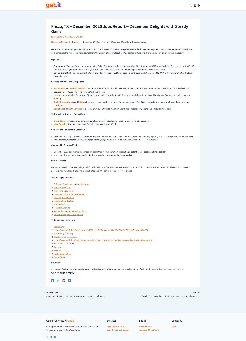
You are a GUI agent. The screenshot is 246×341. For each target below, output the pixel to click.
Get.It (71, 320)
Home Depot (59, 257)
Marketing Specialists (63, 190)
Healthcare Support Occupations (68, 214)
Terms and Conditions (149, 329)
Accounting (59, 211)
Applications (83, 184)
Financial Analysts (62, 207)
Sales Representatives (64, 197)
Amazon (57, 247)
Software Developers (64, 184)
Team (173, 326)
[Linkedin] (69, 280)
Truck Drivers (60, 204)
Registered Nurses (62, 187)
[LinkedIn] (195, 5)
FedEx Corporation (62, 253)
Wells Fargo (59, 226)
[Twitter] (58, 280)
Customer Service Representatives (69, 194)
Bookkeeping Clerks (77, 211)
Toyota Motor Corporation (66, 236)
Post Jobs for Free (115, 326)
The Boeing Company (63, 233)
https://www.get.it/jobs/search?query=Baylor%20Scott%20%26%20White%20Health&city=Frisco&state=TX (103, 240)
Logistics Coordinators (64, 201)
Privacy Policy (145, 326)
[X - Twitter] (191, 5)
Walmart (58, 250)
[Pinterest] (64, 280)
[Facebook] (199, 5)
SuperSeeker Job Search (118, 329)
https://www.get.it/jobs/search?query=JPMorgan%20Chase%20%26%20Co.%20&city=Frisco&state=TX (101, 230)
